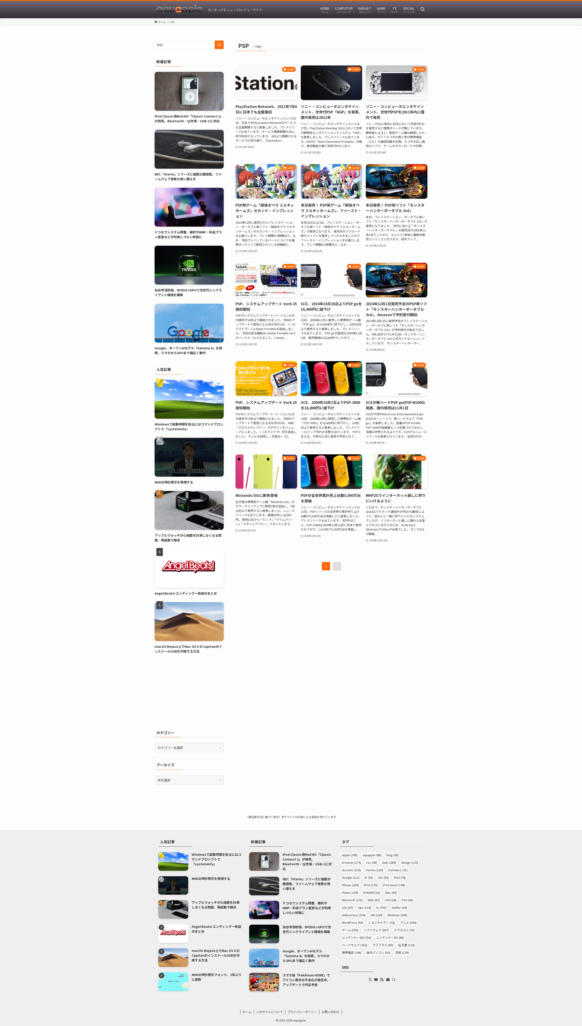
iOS (383, 877)
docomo (351, 870)
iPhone (350, 885)
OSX (390, 900)
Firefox (374, 870)
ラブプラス (382, 945)
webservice (354, 915)
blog (392, 855)
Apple (349, 855)
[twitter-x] (370, 979)
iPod (371, 885)
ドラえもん (404, 930)
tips (364, 907)
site (347, 907)
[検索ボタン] (422, 9)
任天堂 (406, 945)
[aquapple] (180, 10)
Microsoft (352, 900)
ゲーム (350, 930)
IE (369, 877)
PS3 (407, 900)
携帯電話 (351, 952)
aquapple (372, 855)
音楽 (402, 952)
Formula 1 (397, 870)
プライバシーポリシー (302, 1012)
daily (389, 862)
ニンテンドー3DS (356, 937)
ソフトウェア (376, 930)
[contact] (388, 979)
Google (350, 877)
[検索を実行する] (219, 44)
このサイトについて (269, 1012)
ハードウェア (354, 945)
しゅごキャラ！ (381, 922)
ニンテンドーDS (390, 937)
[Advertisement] (189, 691)
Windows (397, 915)
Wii (376, 915)
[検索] (393, 979)
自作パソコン (378, 952)
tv (381, 907)
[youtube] (376, 979)
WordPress (352, 922)
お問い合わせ (330, 1012)
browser (351, 862)
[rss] (382, 979)
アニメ (408, 922)
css (371, 862)
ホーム (247, 1012)
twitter (399, 907)
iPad (400, 877)
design (409, 862)
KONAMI (371, 892)
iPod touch (394, 885)
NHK (374, 900)
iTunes (350, 892)
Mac (391, 892)
